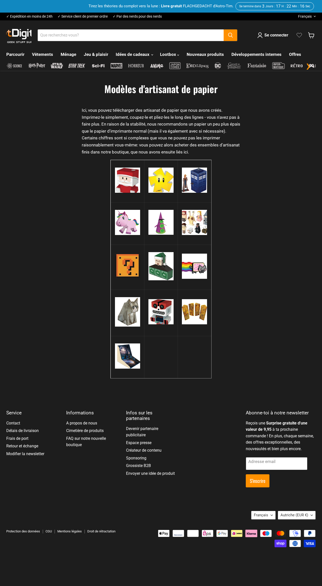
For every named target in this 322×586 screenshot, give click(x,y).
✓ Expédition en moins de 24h (29, 16)
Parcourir (15, 54)
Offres (295, 54)
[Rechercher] (230, 35)
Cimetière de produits (85, 430)
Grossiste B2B (138, 465)
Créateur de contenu (144, 450)
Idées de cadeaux (133, 54)
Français (305, 16)
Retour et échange (22, 446)
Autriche (294, 515)
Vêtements (42, 54)
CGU (49, 531)
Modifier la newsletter (25, 453)
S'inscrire (257, 480)
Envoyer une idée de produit (150, 473)
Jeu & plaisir (96, 54)
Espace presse (138, 442)
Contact (13, 423)
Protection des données (23, 531)
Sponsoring (136, 458)
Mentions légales (69, 531)
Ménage (68, 54)
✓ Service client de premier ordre (83, 16)
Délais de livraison (22, 430)
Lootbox (168, 54)
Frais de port (17, 438)
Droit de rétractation (101, 531)
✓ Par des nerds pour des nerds (137, 16)
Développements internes (256, 54)
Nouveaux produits (205, 54)
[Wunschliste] (299, 35)
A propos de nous (81, 423)
